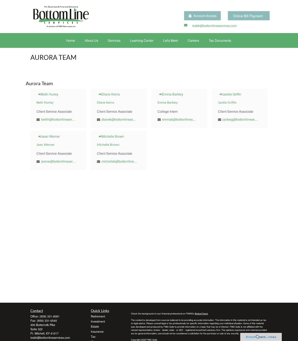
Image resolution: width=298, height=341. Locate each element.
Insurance (97, 331)
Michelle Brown (108, 144)
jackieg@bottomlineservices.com (240, 119)
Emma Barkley (168, 102)
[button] (70, 40)
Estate (95, 326)
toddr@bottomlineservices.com (50, 338)
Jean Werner (45, 144)
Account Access (205, 15)
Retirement (98, 316)
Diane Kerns (105, 102)
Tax (93, 337)
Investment (98, 321)
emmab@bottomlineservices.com (180, 119)
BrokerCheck (201, 313)
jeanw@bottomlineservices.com (59, 161)
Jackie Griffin (227, 102)
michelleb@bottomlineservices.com (119, 161)
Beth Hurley (45, 102)
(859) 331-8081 (50, 316)
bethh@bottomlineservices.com (59, 119)
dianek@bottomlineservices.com (119, 119)
